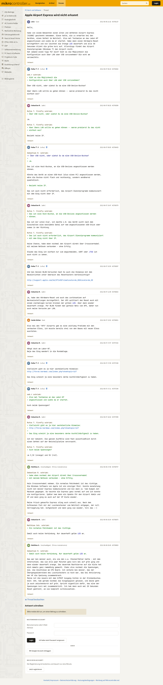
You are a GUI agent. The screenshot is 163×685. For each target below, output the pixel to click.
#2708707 (115, 467)
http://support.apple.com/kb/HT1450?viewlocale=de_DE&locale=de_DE (60, 280)
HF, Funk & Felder (11, 23)
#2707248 (115, 363)
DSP (6, 46)
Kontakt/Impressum (51, 680)
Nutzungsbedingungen (86, 680)
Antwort (30, 62)
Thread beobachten (35, 599)
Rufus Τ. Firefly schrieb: (40, 111)
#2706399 (115, 105)
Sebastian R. (35, 105)
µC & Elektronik (10, 16)
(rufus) (42, 69)
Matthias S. (35, 467)
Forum (61, 3)
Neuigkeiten (40, 3)
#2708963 (115, 545)
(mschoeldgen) (46, 467)
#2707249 (115, 389)
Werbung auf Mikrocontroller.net (107, 680)
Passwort (30, 633)
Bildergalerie (9, 79)
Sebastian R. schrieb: (38, 153)
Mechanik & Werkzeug (13, 31)
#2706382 (115, 69)
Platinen (8, 27)
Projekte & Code (11, 57)
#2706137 (115, 22)
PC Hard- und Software (33, 10)
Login (156, 3)
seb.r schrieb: (34, 75)
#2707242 (115, 343)
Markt (7, 61)
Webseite (8, 72)
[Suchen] (146, 3)
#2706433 (115, 147)
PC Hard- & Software (12, 53)
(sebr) (43, 105)
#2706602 (115, 292)
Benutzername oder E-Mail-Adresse (37, 626)
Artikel (51, 3)
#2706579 (115, 205)
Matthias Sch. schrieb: (38, 525)
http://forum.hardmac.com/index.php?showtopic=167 (52, 371)
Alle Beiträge (9, 12)
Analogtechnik (10, 19)
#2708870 (115, 520)
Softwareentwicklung (13, 49)
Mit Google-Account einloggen (40, 651)
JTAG (91, 252)
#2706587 (115, 266)
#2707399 (115, 417)
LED (70, 44)
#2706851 (115, 320)
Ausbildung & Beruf (12, 64)
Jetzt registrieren (35, 669)
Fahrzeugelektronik (12, 34)
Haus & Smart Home (12, 38)
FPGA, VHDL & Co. (11, 42)
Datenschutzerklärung (68, 680)
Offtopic (7, 68)
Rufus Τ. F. (35, 69)
